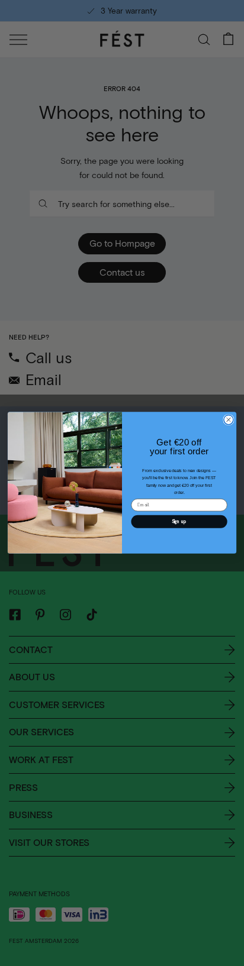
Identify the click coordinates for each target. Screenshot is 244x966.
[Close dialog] (228, 420)
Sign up (179, 522)
